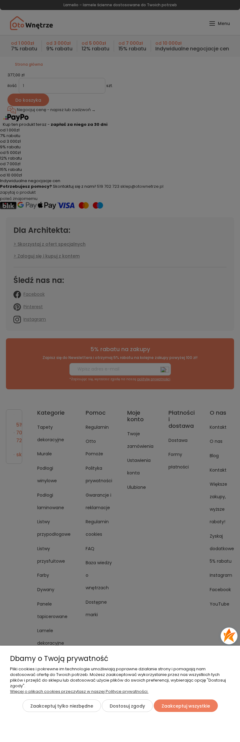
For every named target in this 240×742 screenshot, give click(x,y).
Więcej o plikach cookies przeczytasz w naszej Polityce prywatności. (79, 691)
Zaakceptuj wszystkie (186, 706)
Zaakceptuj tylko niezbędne (61, 706)
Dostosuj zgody (127, 706)
